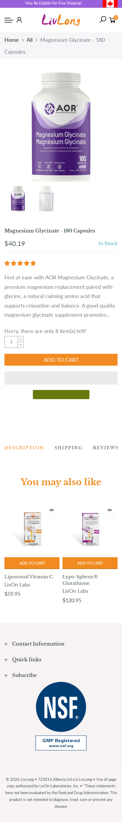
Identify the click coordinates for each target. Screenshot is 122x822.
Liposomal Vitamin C (28, 576)
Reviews (106, 447)
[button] (20, 263)
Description (24, 447)
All (30, 39)
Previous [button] (19, 127)
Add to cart (32, 563)
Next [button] (103, 127)
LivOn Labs (17, 584)
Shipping (68, 447)
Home (11, 39)
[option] (61, 127)
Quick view (51, 510)
